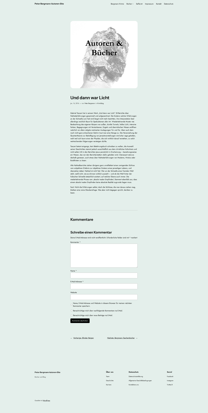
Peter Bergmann (90, 103)
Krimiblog (100, 103)
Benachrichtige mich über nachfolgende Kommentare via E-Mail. (98, 310)
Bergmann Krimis (117, 3)
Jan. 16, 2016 (74, 103)
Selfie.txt (139, 3)
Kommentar (75, 242)
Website (73, 292)
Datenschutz (168, 3)
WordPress (46, 400)
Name (73, 271)
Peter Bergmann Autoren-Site (49, 3)
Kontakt (158, 3)
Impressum (149, 3)
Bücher (129, 3)
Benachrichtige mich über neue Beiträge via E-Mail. (93, 315)
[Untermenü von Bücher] (132, 3)
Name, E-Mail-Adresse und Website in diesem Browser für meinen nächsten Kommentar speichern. (102, 304)
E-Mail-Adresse (77, 281)
